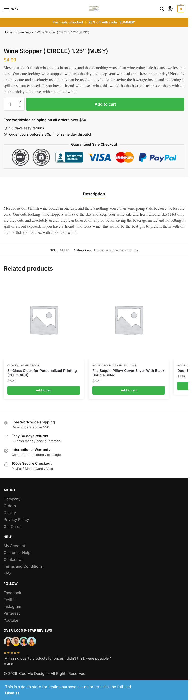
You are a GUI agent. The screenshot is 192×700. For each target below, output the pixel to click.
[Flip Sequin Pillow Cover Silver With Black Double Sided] (129, 320)
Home (8, 32)
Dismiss (12, 693)
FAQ (7, 573)
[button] (20, 101)
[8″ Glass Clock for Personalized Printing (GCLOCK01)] (44, 320)
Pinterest (12, 613)
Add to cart (105, 104)
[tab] (94, 190)
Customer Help (17, 552)
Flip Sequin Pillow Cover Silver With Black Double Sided (128, 372)
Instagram (12, 606)
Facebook (12, 592)
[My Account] (170, 9)
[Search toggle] (162, 9)
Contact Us (14, 559)
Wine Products (127, 250)
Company (12, 499)
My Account (14, 545)
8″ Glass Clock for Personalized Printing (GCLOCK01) (42, 372)
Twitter (10, 599)
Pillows (130, 365)
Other (117, 365)
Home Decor (25, 32)
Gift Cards (13, 526)
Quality (10, 512)
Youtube (11, 620)
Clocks (13, 365)
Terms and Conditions (23, 566)
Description (94, 193)
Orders (10, 505)
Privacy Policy (16, 519)
